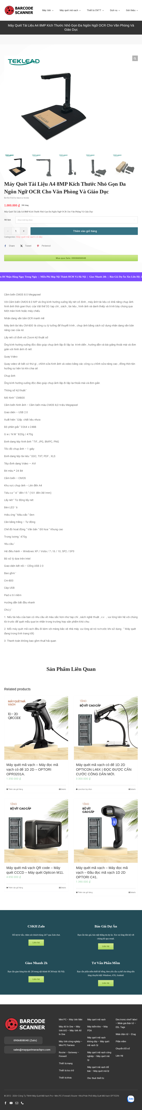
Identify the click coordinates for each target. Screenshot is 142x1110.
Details (63, 789)
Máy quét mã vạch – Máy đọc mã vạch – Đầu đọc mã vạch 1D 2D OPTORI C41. (102, 872)
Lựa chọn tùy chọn (85, 789)
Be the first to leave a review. (16, 198)
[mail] (16, 1103)
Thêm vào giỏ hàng (85, 231)
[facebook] (5, 1103)
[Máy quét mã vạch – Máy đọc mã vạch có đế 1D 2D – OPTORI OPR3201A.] (36, 728)
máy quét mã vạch (23, 628)
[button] (135, 58)
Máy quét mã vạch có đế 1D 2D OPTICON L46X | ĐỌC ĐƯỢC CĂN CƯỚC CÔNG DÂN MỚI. (103, 769)
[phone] (22, 1103)
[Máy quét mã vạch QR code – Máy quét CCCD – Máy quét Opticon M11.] (36, 831)
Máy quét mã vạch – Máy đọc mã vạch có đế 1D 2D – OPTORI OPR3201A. (32, 769)
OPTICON (114, 1096)
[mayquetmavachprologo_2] (19, 6)
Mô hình (7, 220)
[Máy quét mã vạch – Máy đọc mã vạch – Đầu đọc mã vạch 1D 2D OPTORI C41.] (106, 831)
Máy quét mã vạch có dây (29, 237)
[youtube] (11, 1103)
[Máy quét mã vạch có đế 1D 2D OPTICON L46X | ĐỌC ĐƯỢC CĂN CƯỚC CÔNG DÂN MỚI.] (106, 728)
